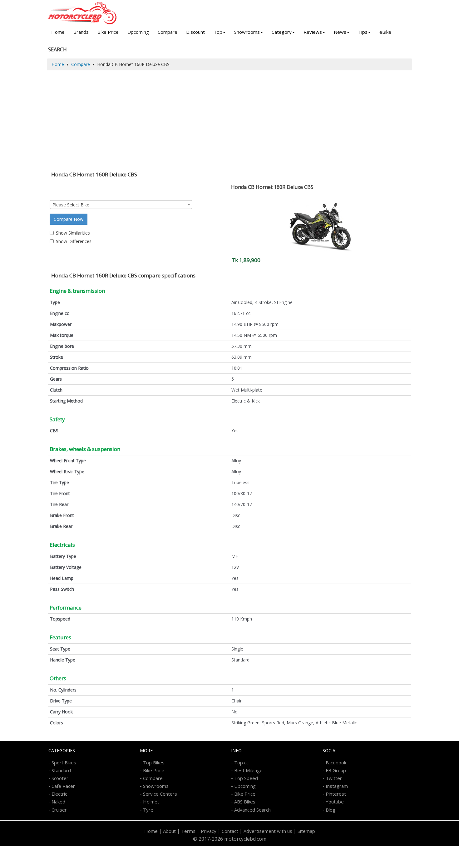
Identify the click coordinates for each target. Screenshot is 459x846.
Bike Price (108, 32)
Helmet (151, 801)
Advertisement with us (268, 831)
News (340, 32)
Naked (58, 801)
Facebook (336, 762)
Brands (81, 32)
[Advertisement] (229, 117)
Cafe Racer (63, 786)
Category (282, 32)
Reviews (313, 32)
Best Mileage (248, 770)
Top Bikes (154, 762)
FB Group (336, 770)
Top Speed (246, 778)
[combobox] (121, 204)
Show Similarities (73, 233)
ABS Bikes (244, 801)
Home (58, 32)
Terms (188, 831)
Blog (330, 810)
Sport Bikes (64, 762)
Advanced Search (252, 810)
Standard (61, 770)
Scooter (60, 778)
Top (218, 32)
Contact (230, 831)
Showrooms (247, 32)
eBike (385, 32)
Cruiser (59, 810)
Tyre (148, 810)
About (169, 831)
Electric (59, 794)
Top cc (241, 762)
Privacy (208, 831)
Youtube (335, 801)
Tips (363, 32)
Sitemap (306, 831)
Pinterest (336, 794)
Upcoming (138, 32)
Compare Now (68, 219)
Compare (167, 32)
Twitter (334, 778)
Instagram (337, 786)
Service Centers (160, 794)
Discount (195, 32)
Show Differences (73, 241)
